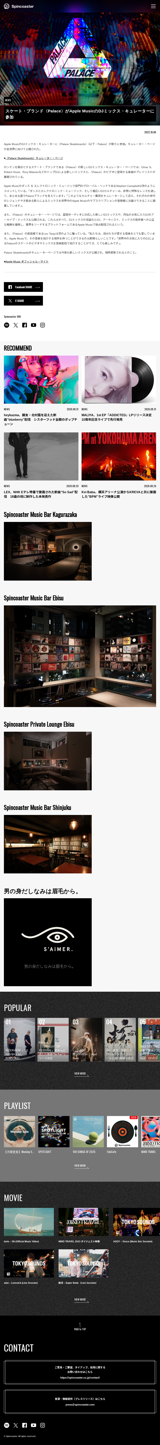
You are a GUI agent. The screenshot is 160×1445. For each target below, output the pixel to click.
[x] (15, 327)
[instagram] (42, 327)
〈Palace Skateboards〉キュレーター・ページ (34, 158)
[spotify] (7, 327)
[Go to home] (19, 6)
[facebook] (24, 327)
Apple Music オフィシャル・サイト (27, 261)
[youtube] (33, 327)
